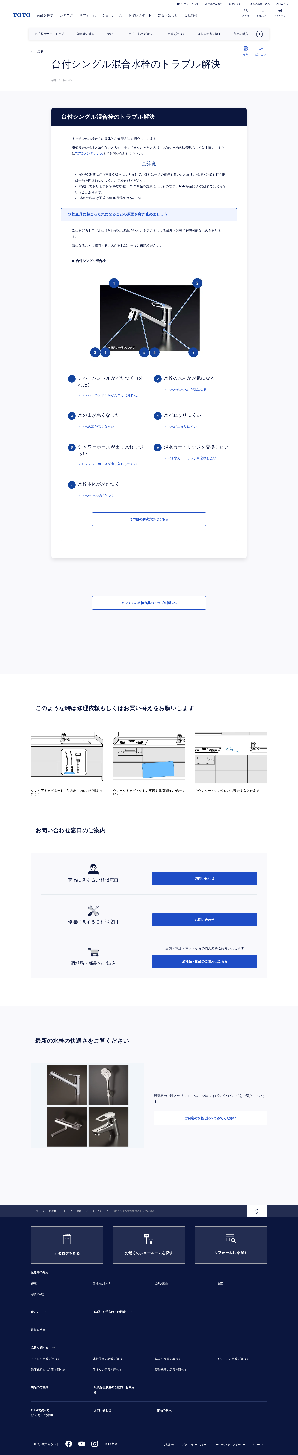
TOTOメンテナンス (89, 153)
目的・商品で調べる (142, 34)
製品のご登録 (39, 1387)
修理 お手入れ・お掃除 (110, 1312)
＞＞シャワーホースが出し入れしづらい (107, 464)
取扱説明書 (38, 1330)
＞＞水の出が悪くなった (96, 426)
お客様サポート (140, 15)
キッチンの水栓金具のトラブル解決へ (149, 603)
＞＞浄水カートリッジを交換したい (190, 458)
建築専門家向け (213, 4)
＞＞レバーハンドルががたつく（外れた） (109, 395)
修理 (79, 1211)
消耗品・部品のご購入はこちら (204, 961)
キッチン (97, 1211)
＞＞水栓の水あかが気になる (185, 389)
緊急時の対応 (85, 34)
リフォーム (87, 15)
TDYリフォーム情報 (188, 4)
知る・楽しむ (168, 15)
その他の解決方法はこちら (149, 519)
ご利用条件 (169, 1444)
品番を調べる (176, 34)
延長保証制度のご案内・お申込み (114, 1390)
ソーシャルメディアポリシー (229, 1444)
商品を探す (45, 15)
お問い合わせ (236, 4)
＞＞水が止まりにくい (180, 426)
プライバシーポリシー (194, 1444)
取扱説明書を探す (209, 34)
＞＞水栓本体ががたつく (96, 495)
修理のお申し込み (260, 4)
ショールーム (112, 15)
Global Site (282, 4)
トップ (34, 1211)
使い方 (111, 34)
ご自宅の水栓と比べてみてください (210, 1118)
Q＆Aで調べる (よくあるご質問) (42, 1413)
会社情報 (190, 15)
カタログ (66, 15)
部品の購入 (241, 34)
